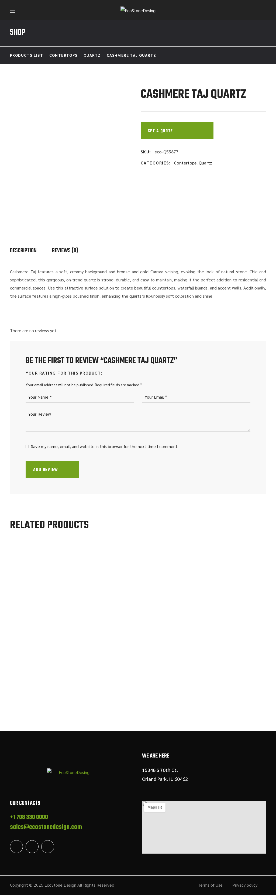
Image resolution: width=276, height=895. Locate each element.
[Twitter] (16, 846)
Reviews (65, 250)
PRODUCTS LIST (26, 55)
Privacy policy (244, 885)
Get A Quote (160, 131)
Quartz (92, 55)
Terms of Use (210, 885)
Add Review (45, 470)
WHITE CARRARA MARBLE (66, 695)
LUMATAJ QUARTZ (169, 695)
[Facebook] (32, 846)
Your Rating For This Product (63, 372)
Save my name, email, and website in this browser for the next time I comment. (104, 446)
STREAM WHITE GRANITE (122, 695)
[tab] (31, 251)
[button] (263, 10)
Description (23, 250)
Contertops (63, 55)
